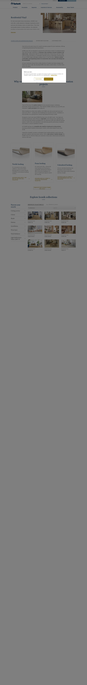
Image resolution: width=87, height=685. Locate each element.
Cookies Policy (54, 75)
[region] (44, 75)
